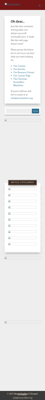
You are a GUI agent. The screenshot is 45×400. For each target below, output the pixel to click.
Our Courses (19, 66)
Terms (33, 393)
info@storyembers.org (22, 98)
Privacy (22, 394)
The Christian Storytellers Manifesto (20, 82)
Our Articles (19, 69)
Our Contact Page (21, 75)
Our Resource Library (23, 72)
